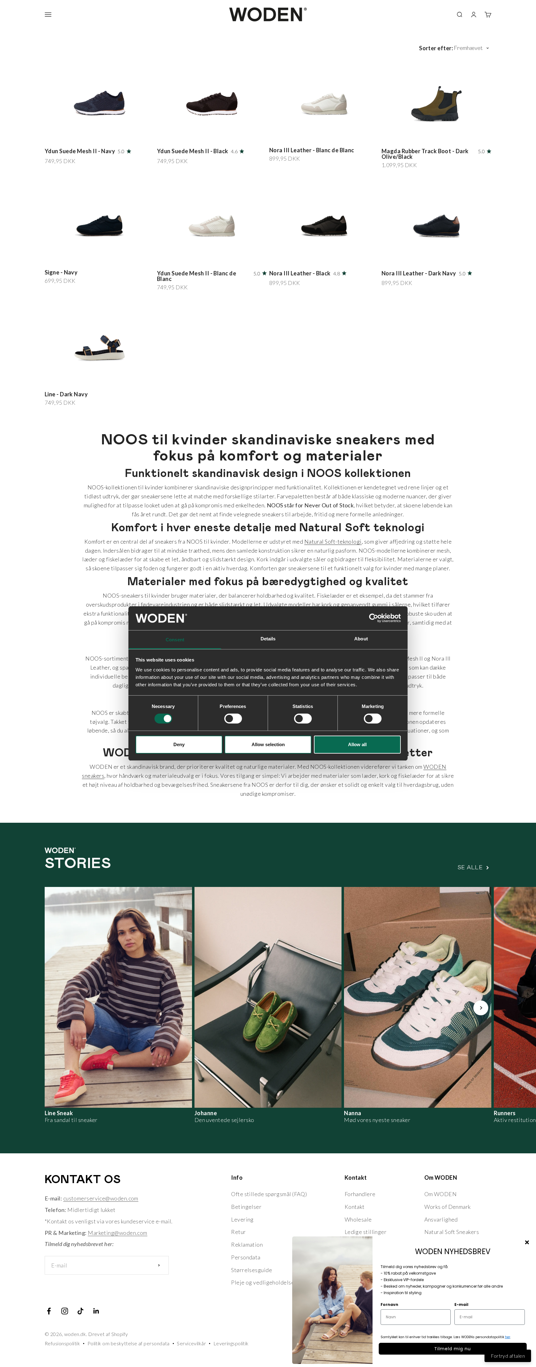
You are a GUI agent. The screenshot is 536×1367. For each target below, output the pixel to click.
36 (53, 138)
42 (105, 138)
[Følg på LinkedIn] (96, 1311)
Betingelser (246, 1206)
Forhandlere (360, 1194)
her (507, 1337)
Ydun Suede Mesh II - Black (192, 151)
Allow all (357, 744)
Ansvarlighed (441, 1219)
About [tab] (361, 638)
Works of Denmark (447, 1206)
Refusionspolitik (62, 1343)
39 (79, 138)
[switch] (233, 719)
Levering (242, 1219)
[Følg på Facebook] (49, 1311)
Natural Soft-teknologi (333, 541)
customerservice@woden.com (100, 1198)
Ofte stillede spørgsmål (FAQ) (269, 1194)
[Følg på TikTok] (80, 1311)
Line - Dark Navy (66, 394)
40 (88, 138)
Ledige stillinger (366, 1231)
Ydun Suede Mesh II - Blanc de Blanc (196, 276)
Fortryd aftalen (508, 1356)
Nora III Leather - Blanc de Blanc (311, 150)
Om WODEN (440, 1194)
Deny (179, 744)
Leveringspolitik (231, 1343)
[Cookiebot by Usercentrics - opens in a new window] (373, 618)
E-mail (461, 1304)
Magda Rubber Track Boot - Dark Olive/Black (425, 154)
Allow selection (268, 744)
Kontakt (355, 1206)
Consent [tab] (175, 639)
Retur (238, 1231)
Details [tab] (268, 638)
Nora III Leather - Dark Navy (419, 273)
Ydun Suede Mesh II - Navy (80, 151)
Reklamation (247, 1244)
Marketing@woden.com (117, 1232)
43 (114, 382)
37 (62, 138)
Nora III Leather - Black (300, 273)
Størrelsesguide (251, 1270)
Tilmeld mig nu (452, 1349)
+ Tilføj (139, 137)
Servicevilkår (191, 1343)
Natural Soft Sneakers (451, 1231)
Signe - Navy (61, 272)
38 (71, 138)
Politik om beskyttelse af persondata (128, 1343)
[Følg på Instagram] (64, 1311)
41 (97, 138)
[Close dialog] (527, 1242)
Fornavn (389, 1304)
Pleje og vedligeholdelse (262, 1282)
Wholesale (358, 1219)
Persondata (246, 1257)
